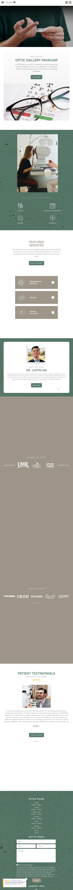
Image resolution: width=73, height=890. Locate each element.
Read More (36, 385)
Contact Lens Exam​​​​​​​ (34, 312)
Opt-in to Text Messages (25, 858)
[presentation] (4, 591)
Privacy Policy (20, 870)
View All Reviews (36, 728)
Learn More (36, 77)
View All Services (36, 263)
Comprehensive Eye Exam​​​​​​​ (36, 282)
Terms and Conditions (33, 870)
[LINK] (6, 202)
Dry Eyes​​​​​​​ (33, 297)
